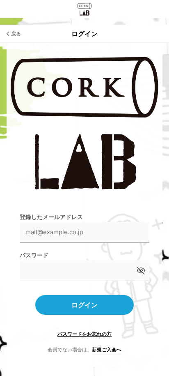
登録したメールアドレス (51, 216)
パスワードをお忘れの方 (84, 334)
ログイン (84, 305)
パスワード (34, 254)
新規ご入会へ (106, 349)
